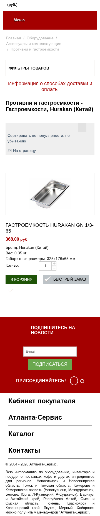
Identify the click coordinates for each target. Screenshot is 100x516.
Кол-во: (12, 265)
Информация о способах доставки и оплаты (50, 86)
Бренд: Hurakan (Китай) (27, 247)
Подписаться (50, 364)
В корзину (21, 279)
